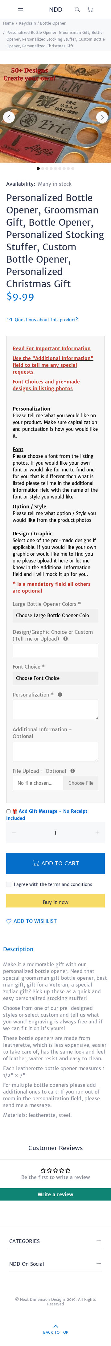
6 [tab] (59, 168)
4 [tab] (51, 168)
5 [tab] (55, 168)
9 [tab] (72, 168)
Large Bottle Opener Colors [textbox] (47, 604)
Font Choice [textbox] (29, 667)
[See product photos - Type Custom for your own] (65, 638)
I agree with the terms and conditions (53, 884)
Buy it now (55, 902)
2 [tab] (42, 168)
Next (102, 117)
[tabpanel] (55, 113)
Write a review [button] (55, 1194)
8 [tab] (68, 168)
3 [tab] (46, 168)
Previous (9, 117)
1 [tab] (38, 168)
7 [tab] (64, 168)
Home (8, 23)
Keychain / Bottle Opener (42, 23)
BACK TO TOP (55, 1332)
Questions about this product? (46, 320)
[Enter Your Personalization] (60, 694)
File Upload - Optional (55, 771)
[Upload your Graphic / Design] (72, 770)
